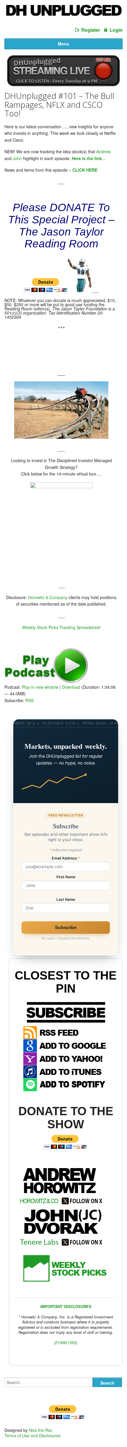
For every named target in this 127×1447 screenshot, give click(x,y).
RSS (29, 700)
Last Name (65, 900)
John (17, 158)
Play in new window (40, 687)
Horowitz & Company (47, 597)
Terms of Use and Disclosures (32, 1435)
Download (71, 687)
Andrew (103, 151)
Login (116, 29)
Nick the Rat (40, 1430)
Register (90, 29)
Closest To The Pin (66, 982)
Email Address (66, 858)
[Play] (46, 682)
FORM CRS (66, 1342)
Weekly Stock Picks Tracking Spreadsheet (61, 627)
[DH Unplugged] (63, 12)
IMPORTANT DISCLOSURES (65, 1306)
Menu (63, 44)
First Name (65, 877)
